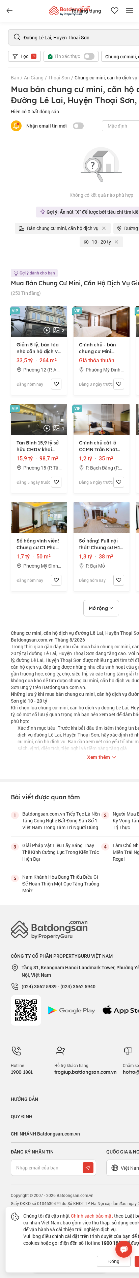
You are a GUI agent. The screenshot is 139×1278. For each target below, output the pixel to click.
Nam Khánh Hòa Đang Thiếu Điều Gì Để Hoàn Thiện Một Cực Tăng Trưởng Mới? (60, 884)
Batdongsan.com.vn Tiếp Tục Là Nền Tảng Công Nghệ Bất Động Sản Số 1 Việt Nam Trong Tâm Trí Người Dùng (61, 820)
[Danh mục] (9, 10)
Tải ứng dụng (86, 11)
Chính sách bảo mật (92, 1216)
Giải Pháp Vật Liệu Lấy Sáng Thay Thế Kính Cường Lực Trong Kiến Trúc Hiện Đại (60, 852)
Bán (15, 77)
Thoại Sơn (59, 77)
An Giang (34, 77)
